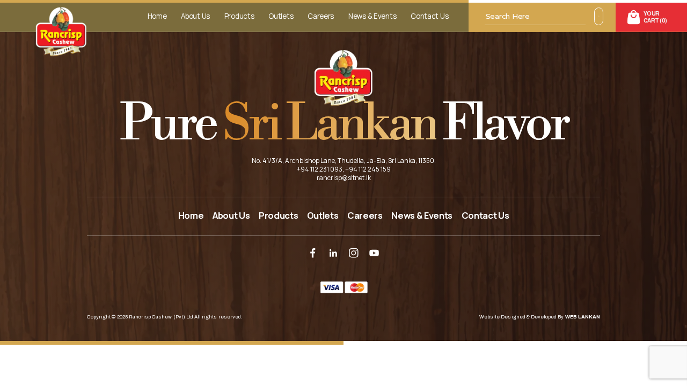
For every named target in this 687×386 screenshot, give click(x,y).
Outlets (280, 16)
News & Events (372, 16)
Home (157, 16)
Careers (321, 16)
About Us (195, 16)
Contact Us (429, 16)
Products (239, 16)
